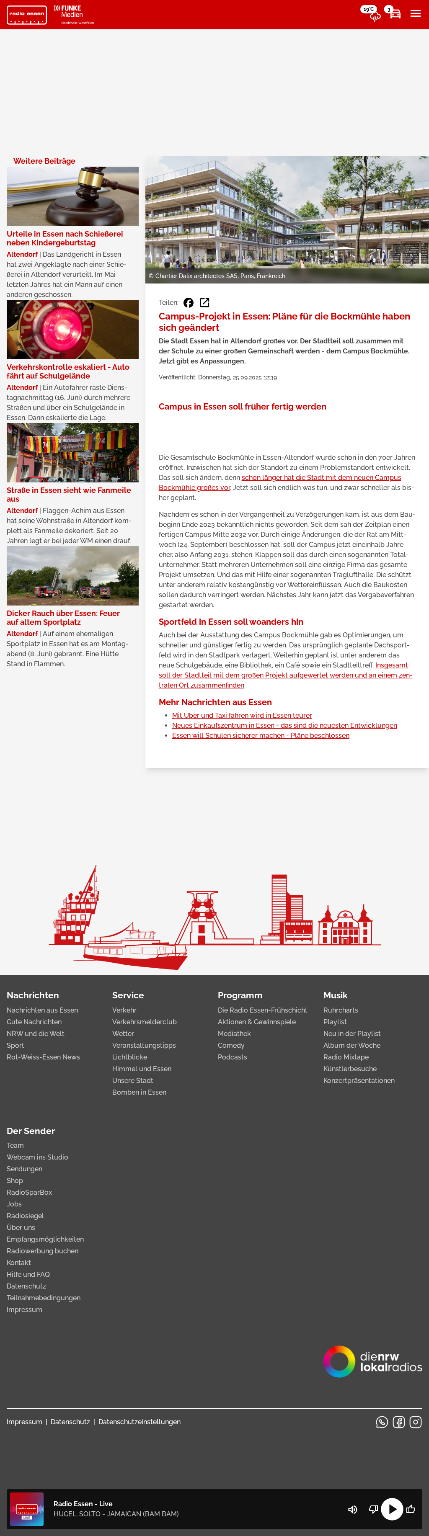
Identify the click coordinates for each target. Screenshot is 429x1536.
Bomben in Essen (139, 1092)
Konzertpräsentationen (359, 1081)
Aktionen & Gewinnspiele (257, 1022)
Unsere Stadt (132, 1081)
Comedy (231, 1045)
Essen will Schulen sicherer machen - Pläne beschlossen (260, 736)
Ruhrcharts (340, 1010)
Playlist (335, 1022)
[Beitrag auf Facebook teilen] (188, 303)
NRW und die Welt (36, 1034)
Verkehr (124, 1010)
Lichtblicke (129, 1057)
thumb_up (411, 1509)
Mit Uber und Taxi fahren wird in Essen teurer (242, 715)
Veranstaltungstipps (144, 1045)
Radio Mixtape (346, 1057)
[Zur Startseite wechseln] (27, 15)
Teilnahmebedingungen (43, 1298)
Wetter (123, 1034)
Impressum (24, 1310)
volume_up (353, 1509)
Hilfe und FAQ (28, 1274)
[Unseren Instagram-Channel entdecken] (415, 1422)
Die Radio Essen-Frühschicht (263, 1010)
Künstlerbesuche (350, 1069)
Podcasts (232, 1057)
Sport (15, 1045)
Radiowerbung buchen (42, 1251)
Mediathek (234, 1034)
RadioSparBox (29, 1192)
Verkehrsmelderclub (144, 1022)
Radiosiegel (25, 1216)
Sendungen (24, 1169)
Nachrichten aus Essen (42, 1010)
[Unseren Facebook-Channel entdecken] (399, 1422)
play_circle (392, 1509)
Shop (15, 1181)
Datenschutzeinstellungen (139, 1422)
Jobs (14, 1204)
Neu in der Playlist (352, 1034)
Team (15, 1145)
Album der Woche (351, 1045)
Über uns (21, 1228)
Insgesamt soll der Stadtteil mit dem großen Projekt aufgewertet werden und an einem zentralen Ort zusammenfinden (286, 675)
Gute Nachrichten (34, 1022)
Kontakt (19, 1263)
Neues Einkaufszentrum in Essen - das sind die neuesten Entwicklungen (284, 725)
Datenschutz (26, 1286)
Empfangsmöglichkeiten (45, 1239)
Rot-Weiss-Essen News (43, 1057)
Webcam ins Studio (37, 1157)
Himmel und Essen (141, 1069)
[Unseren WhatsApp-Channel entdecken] (382, 1422)
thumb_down (374, 1509)
